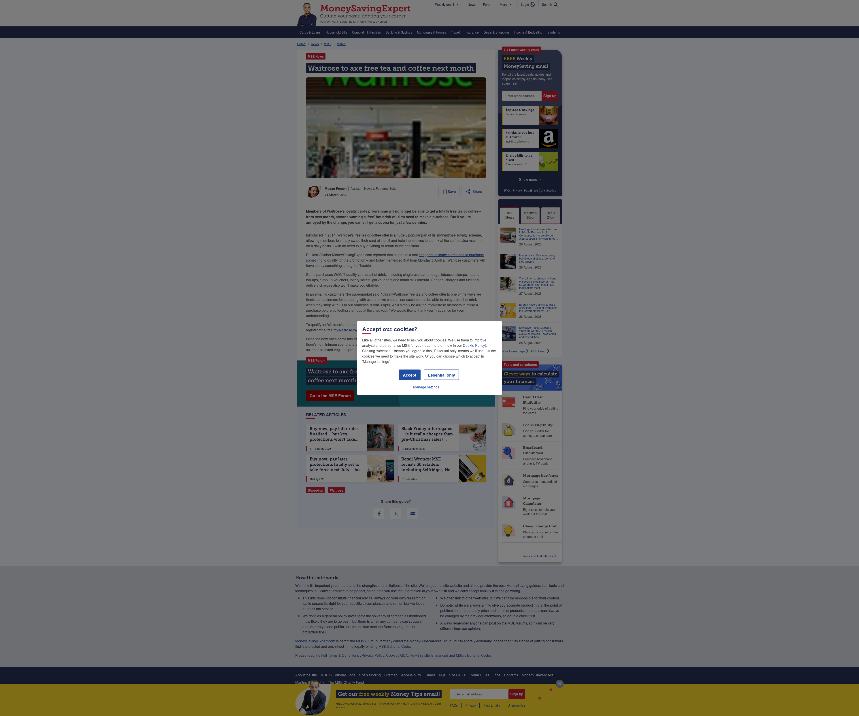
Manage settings (426, 387)
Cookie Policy (474, 345)
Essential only (441, 375)
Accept (409, 375)
